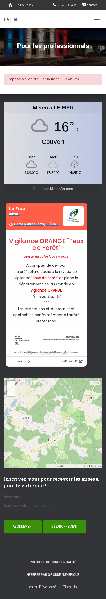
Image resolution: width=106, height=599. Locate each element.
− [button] (11, 392)
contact (92, 5)
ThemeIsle (71, 587)
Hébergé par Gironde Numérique (53, 575)
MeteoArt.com (61, 189)
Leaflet (51, 466)
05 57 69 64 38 (67, 5)
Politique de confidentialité (53, 562)
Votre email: (14, 497)
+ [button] (11, 384)
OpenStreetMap (74, 466)
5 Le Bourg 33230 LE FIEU (31, 5)
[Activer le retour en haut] (95, 588)
